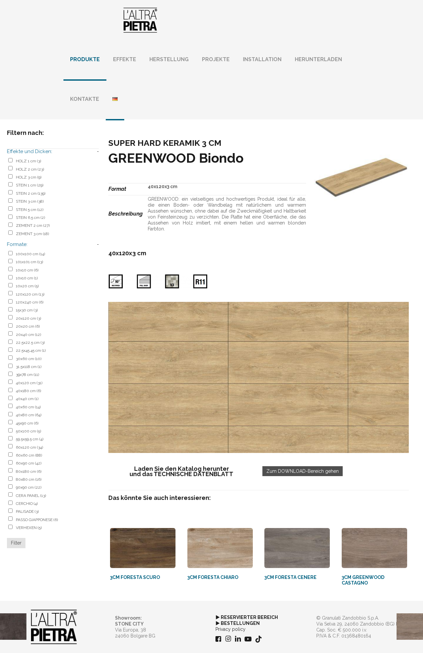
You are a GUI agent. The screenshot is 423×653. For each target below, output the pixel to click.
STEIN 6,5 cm (30, 217)
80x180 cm (28, 471)
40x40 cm (27, 398)
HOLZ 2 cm (30, 169)
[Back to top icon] (391, 639)
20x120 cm (28, 318)
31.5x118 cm (28, 366)
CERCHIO (27, 503)
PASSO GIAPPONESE (37, 519)
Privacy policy (230, 629)
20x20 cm (28, 326)
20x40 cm (28, 334)
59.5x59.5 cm (29, 439)
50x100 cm (28, 431)
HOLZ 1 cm (28, 161)
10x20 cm (27, 286)
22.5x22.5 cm (30, 342)
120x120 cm (30, 294)
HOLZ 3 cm (28, 177)
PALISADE (27, 511)
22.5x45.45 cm (31, 350)
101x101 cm (29, 262)
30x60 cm (28, 358)
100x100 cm (30, 254)
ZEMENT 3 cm (32, 233)
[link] (258, 377)
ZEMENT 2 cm (33, 225)
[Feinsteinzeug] (140, 20)
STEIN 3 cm (30, 201)
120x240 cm (29, 302)
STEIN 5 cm (29, 209)
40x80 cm (28, 415)
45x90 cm (27, 423)
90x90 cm (28, 487)
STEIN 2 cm (30, 193)
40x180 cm (28, 390)
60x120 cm (29, 447)
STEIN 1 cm (29, 185)
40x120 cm (29, 383)
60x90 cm (28, 463)
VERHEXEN (29, 527)
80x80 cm (28, 479)
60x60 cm (29, 455)
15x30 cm (27, 310)
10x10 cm (27, 270)
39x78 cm (27, 374)
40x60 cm (28, 407)
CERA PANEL (31, 495)
